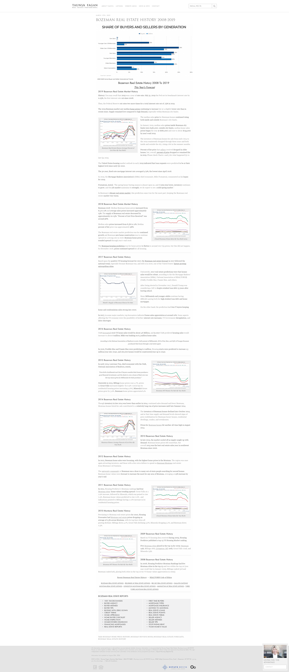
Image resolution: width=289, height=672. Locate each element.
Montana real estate (119, 517)
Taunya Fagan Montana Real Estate (111, 659)
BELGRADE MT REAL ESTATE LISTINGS (137, 583)
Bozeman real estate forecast (156, 261)
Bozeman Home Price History (116, 637)
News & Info (144, 6)
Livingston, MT (162, 548)
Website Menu (131, 6)
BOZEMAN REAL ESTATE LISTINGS (112, 583)
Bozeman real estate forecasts (169, 637)
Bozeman (185, 546)
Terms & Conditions (111, 661)
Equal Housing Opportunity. (164, 651)
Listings (119, 6)
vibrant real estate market (120, 193)
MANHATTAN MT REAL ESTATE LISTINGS (170, 586)
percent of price (163, 152)
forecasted (107, 333)
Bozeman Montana (164, 463)
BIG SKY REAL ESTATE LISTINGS (162, 583)
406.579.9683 (128, 659)
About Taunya (108, 6)
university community (110, 471)
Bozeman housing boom (142, 637)
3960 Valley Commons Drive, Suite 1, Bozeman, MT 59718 (173, 659)
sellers (163, 150)
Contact (156, 6)
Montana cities (104, 492)
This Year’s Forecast (144, 87)
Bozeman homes (155, 425)
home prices (135, 109)
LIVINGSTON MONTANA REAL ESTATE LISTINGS (140, 586)
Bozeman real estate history (112, 639)
